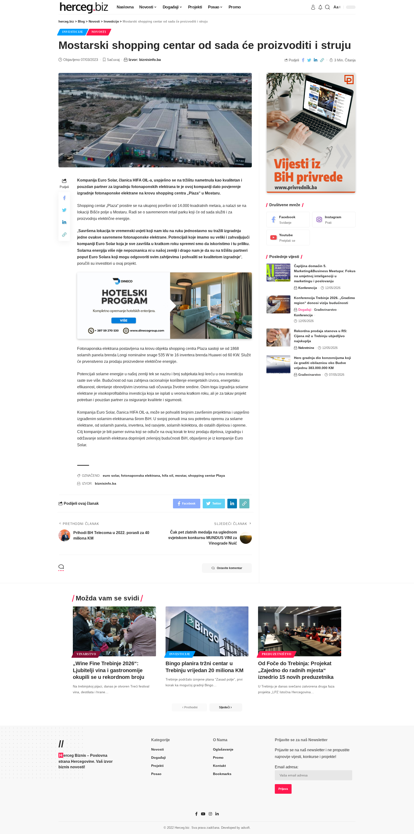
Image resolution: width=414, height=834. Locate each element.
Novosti (99, 31)
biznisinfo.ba (105, 483)
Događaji (304, 309)
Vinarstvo (86, 654)
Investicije (72, 31)
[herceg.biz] (83, 7)
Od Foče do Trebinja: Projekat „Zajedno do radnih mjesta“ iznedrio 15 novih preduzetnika (296, 670)
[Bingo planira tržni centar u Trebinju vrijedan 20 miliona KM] (207, 631)
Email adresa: (286, 767)
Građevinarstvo (325, 309)
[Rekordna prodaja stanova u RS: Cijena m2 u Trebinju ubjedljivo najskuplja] (278, 338)
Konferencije (307, 288)
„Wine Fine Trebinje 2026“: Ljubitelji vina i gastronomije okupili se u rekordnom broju (108, 670)
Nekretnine (306, 348)
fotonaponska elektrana (140, 475)
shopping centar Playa (206, 475)
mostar (180, 475)
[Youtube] (288, 238)
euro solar (111, 475)
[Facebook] (288, 220)
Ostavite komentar (229, 568)
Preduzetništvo (276, 654)
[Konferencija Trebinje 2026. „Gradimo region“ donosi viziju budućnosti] (278, 304)
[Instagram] (334, 220)
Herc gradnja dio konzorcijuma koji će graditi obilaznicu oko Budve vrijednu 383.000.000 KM (322, 363)
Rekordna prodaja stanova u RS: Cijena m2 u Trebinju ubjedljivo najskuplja (320, 336)
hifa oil (167, 475)
